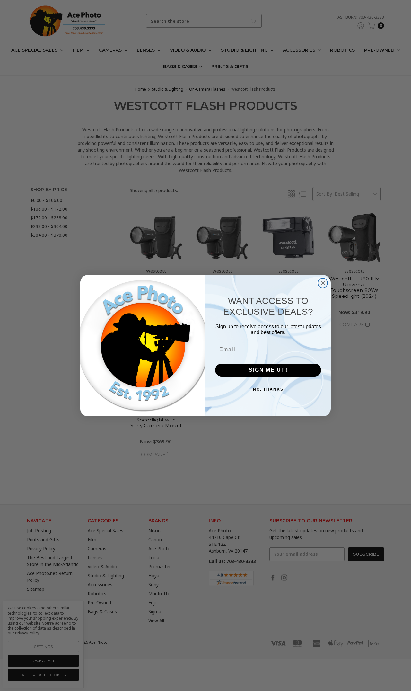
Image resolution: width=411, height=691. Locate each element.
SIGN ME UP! (268, 369)
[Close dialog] (323, 283)
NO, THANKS (268, 389)
